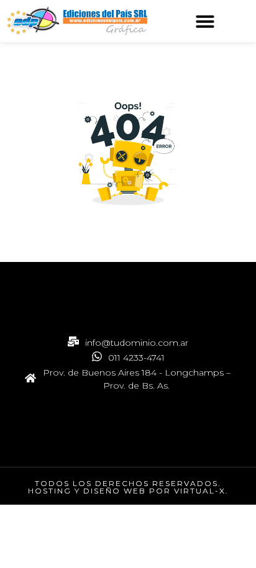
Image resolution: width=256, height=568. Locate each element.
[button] (205, 21)
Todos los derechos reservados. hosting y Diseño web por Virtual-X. (128, 487)
